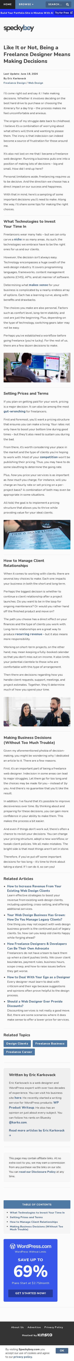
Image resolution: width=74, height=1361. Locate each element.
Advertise (34, 1327)
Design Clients (17, 1044)
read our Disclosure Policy (37, 1172)
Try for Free (62, 12)
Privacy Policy (53, 1327)
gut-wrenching (15, 411)
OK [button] (62, 1351)
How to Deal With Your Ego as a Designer (38, 977)
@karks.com (18, 1122)
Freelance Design (15, 83)
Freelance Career (19, 1052)
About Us (17, 1327)
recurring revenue (28, 634)
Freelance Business (49, 1044)
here (18, 1098)
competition (49, 457)
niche (18, 239)
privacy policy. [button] (23, 1357)
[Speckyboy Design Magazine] (19, 31)
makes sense (38, 285)
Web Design (35, 83)
